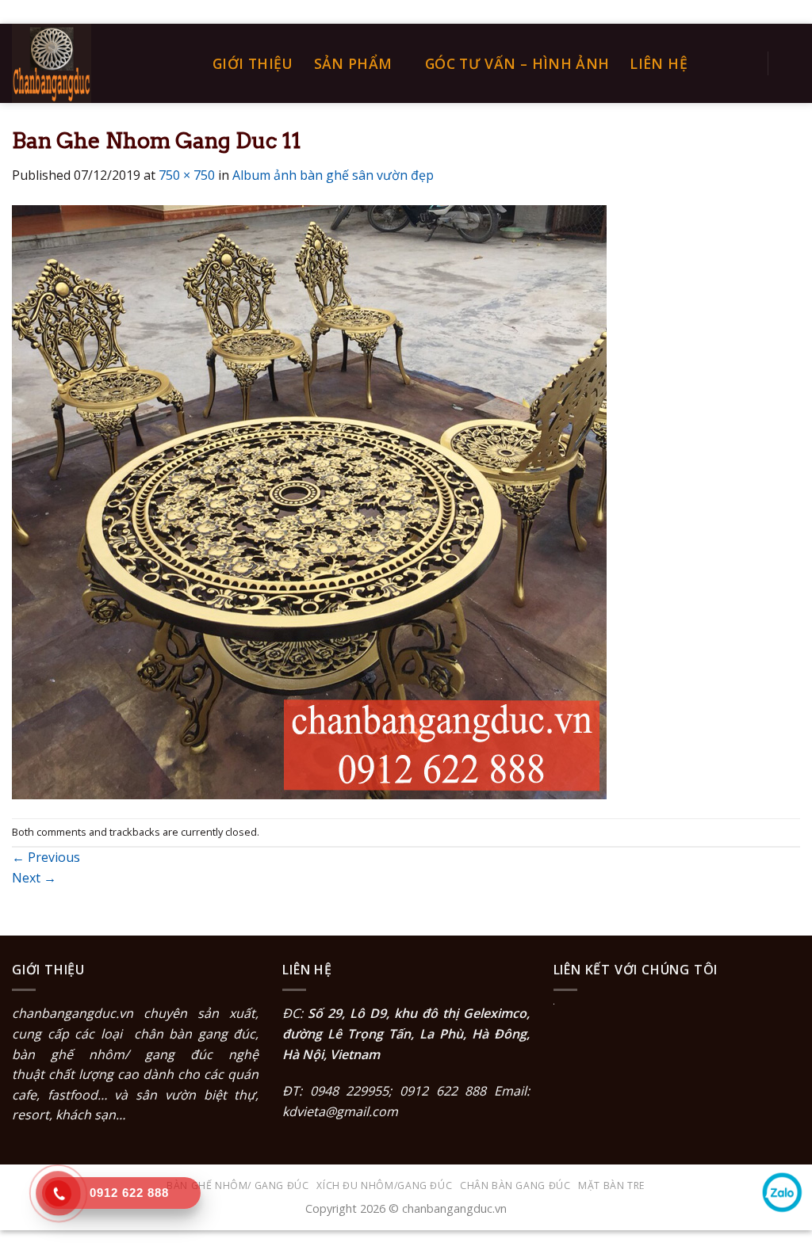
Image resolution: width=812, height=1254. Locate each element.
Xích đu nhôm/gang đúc (384, 1185)
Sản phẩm (353, 63)
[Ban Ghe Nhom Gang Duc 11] (309, 500)
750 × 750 (187, 175)
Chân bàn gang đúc (515, 1185)
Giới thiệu (253, 63)
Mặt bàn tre (611, 1185)
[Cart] (792, 63)
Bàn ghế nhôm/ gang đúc (237, 1185)
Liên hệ (658, 63)
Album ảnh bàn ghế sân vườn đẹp (333, 175)
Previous (46, 857)
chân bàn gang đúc (195, 1033)
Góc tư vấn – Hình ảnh (517, 63)
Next (34, 877)
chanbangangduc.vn (72, 1013)
